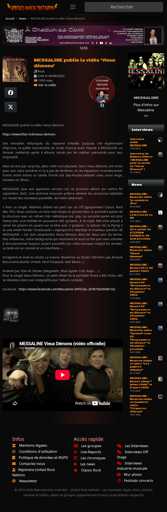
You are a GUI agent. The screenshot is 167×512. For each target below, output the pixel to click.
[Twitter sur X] (10, 107)
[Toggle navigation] (73, 7)
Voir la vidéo (46, 85)
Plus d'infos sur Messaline (146, 107)
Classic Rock (91, 470)
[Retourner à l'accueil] (32, 7)
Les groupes (91, 445)
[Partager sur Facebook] (10, 92)
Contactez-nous (32, 463)
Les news (87, 464)
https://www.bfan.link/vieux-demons (29, 134)
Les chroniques (93, 458)
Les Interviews (136, 445)
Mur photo (133, 474)
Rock (146, 115)
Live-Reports (91, 452)
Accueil (9, 18)
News (22, 18)
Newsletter (28, 481)
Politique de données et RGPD (43, 457)
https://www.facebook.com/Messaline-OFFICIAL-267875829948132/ (67, 289)
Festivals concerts (138, 480)
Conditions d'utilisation (38, 451)
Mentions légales (33, 445)
